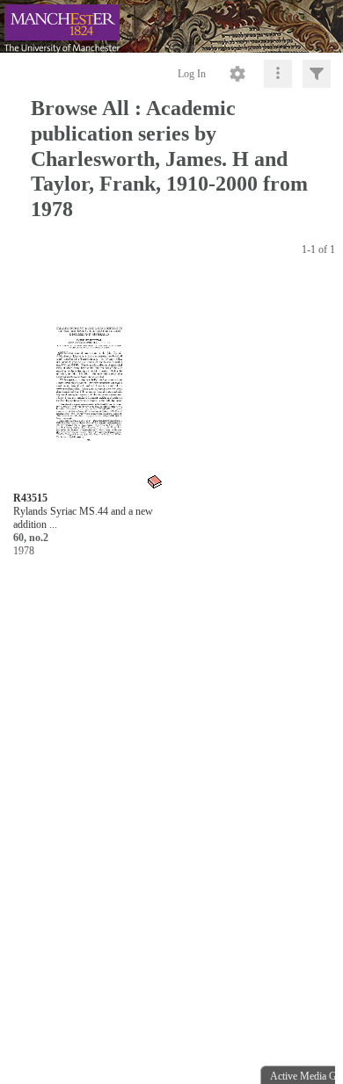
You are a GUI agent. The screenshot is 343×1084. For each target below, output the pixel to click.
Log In (192, 74)
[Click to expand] (317, 74)
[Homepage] (171, 26)
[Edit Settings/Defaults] (237, 74)
